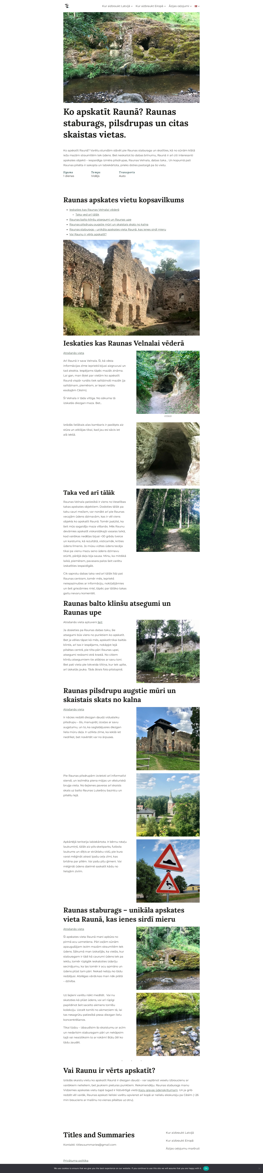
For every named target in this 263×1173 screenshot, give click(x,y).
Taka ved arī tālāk (87, 214)
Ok (206, 1168)
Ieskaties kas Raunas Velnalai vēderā (94, 209)
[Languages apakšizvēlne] (199, 6)
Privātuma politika (75, 1160)
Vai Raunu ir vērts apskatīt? (88, 234)
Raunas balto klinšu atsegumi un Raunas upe (100, 219)
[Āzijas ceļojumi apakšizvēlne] (191, 6)
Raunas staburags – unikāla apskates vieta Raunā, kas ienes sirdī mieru (117, 229)
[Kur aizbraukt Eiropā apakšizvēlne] (165, 6)
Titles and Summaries (98, 1134)
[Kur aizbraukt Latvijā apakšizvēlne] (132, 6)
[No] (259, 1168)
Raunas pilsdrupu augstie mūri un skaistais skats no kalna (108, 224)
